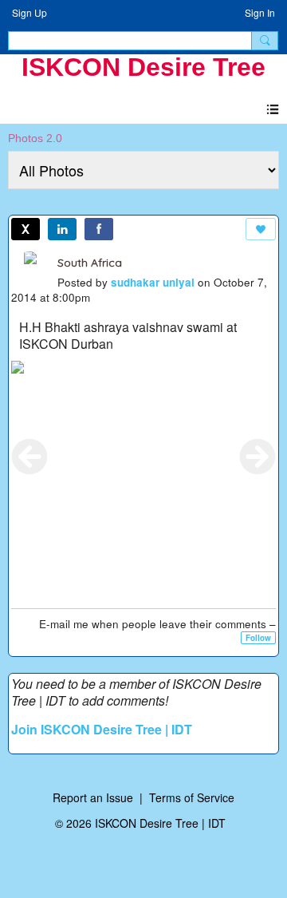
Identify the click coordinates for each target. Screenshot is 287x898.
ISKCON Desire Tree (143, 67)
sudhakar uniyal (153, 282)
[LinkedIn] (62, 229)
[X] (25, 229)
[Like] (261, 229)
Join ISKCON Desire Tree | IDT (101, 729)
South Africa (89, 262)
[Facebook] (99, 229)
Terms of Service (191, 797)
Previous (29, 456)
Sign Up (29, 12)
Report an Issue (93, 797)
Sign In (260, 12)
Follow (258, 637)
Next (257, 456)
